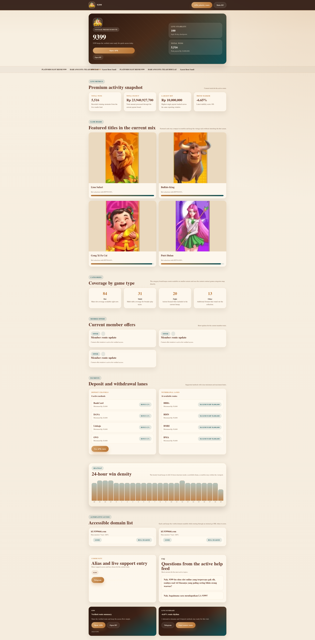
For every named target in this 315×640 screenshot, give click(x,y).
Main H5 (220, 5)
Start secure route (186, 625)
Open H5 (98, 57)
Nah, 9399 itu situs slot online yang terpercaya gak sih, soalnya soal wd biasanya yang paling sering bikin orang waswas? (190, 583)
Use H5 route (169, 449)
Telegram (97, 580)
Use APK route (100, 449)
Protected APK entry (116, 580)
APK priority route (202, 5)
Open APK (114, 50)
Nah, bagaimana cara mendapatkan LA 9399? (186, 595)
